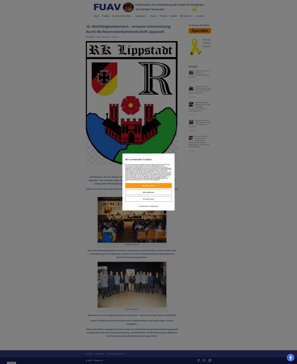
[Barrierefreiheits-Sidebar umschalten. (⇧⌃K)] (290, 357)
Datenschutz (143, 206)
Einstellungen (148, 199)
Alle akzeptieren (148, 185)
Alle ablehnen (148, 192)
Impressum (154, 206)
